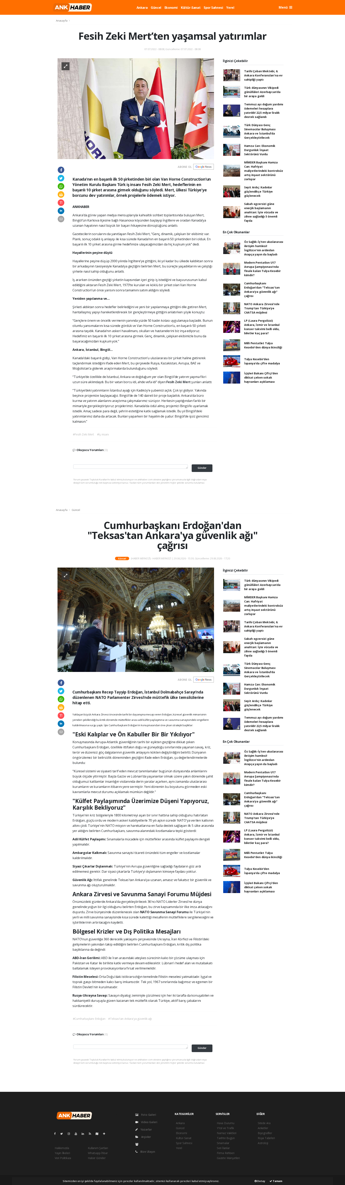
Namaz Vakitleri (226, 1133)
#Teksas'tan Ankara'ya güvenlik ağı (130, 1019)
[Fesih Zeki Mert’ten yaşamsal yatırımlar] (136, 108)
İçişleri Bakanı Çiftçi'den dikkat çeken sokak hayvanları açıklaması (261, 377)
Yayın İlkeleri (62, 1153)
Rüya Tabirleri (266, 1138)
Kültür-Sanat (190, 7)
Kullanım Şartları (98, 1148)
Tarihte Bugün (226, 1138)
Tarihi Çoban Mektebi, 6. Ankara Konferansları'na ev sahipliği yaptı (263, 75)
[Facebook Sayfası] (56, 1134)
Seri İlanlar (223, 1148)
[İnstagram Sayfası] (70, 1134)
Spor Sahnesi (213, 7)
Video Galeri (148, 1122)
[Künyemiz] (137, 1144)
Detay (261, 1181)
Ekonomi (171, 7)
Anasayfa (62, 20)
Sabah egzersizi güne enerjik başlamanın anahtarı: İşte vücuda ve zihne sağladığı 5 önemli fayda (261, 212)
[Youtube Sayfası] (77, 1134)
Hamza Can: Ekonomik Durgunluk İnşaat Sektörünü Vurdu (259, 150)
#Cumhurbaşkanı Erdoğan (89, 1019)
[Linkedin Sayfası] (84, 1134)
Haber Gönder (97, 1158)
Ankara (142, 7)
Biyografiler (265, 1133)
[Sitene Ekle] (105, 1134)
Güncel (156, 7)
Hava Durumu (225, 1123)
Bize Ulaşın (147, 1151)
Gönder (202, 468)
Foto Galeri (148, 1115)
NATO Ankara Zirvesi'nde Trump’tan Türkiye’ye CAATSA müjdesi (262, 308)
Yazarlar (146, 1129)
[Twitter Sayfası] (63, 1134)
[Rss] (91, 1134)
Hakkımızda (62, 1148)
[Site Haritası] (99, 1134)
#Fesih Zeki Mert (83, 434)
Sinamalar (223, 1143)
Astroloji (263, 1143)
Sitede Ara (264, 1123)
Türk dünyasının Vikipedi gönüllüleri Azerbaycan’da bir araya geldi (262, 92)
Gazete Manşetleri (228, 1158)
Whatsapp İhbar (98, 1153)
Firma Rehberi (225, 1153)
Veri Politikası (63, 1158)
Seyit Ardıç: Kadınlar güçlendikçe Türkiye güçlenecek (258, 191)
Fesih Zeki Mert (178, 382)
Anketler (263, 1128)
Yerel (230, 7)
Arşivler (145, 1137)
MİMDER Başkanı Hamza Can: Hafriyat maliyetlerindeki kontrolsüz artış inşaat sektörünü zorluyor (263, 170)
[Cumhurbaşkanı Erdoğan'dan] (136, 619)
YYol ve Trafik (225, 1128)
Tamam (277, 1181)
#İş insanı (103, 434)
